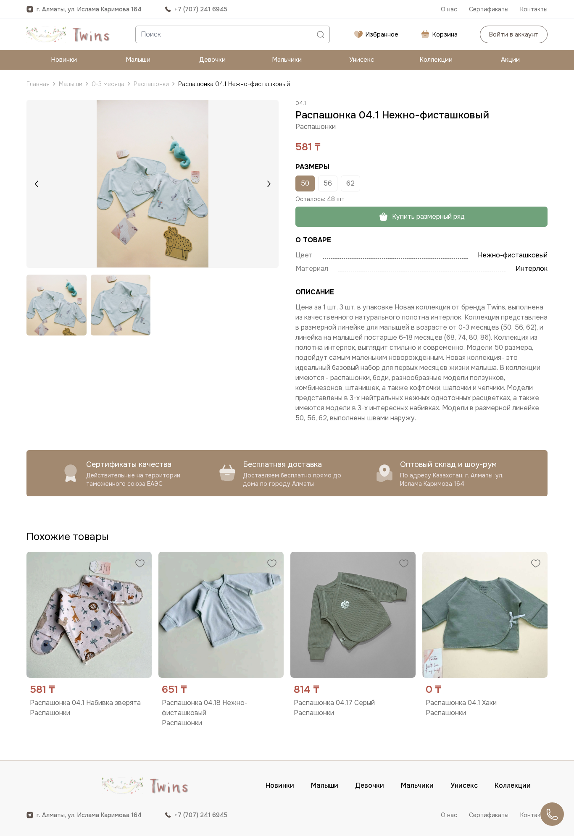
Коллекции (436, 59)
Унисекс (361, 59)
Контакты (534, 9)
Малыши (138, 59)
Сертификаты (488, 9)
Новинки (64, 59)
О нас (449, 9)
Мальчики (287, 59)
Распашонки (151, 84)
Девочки (212, 59)
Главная (38, 84)
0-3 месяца (108, 84)
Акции (510, 59)
